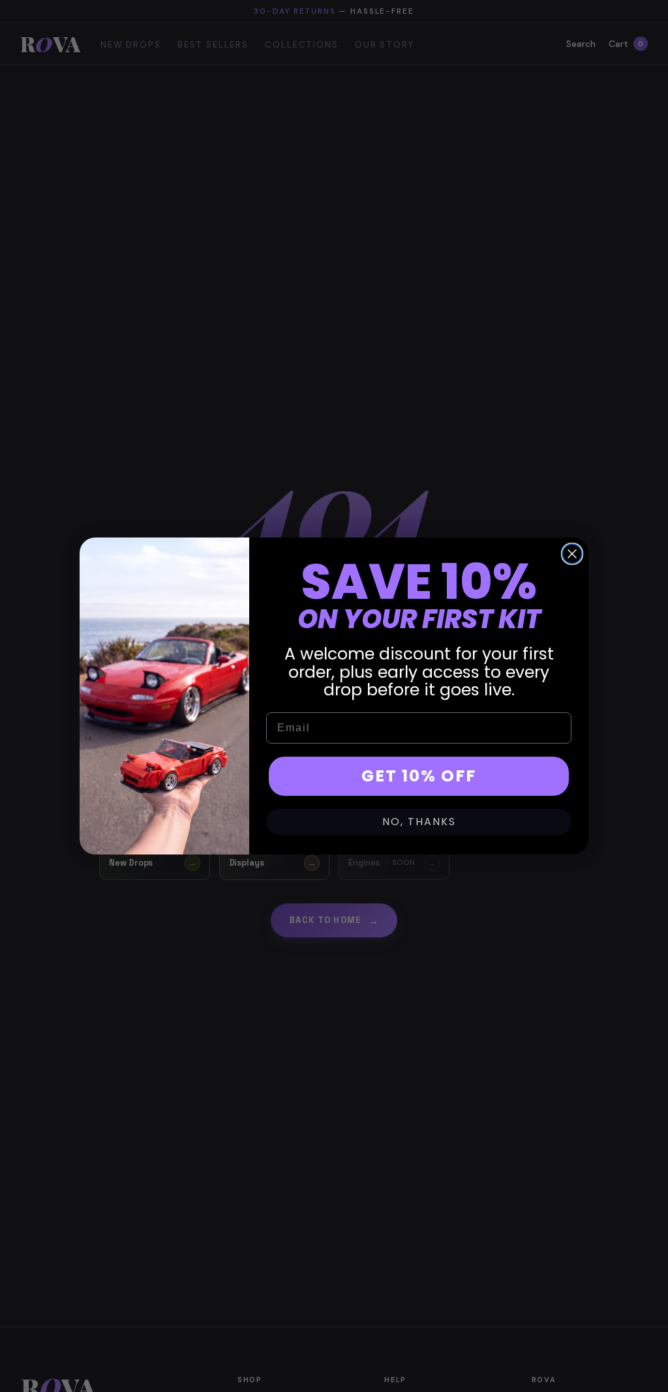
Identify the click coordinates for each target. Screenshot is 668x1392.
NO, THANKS (419, 821)
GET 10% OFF (418, 775)
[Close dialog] (572, 554)
